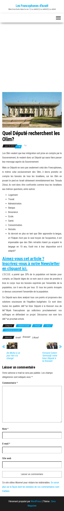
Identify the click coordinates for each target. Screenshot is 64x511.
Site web (6, 458)
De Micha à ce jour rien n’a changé (13, 356)
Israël (18, 337)
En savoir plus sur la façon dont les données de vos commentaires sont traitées (30, 487)
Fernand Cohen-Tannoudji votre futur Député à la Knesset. (49, 357)
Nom (5, 428)
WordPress (36, 501)
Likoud (48, 326)
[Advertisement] (32, 56)
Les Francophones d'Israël (32, 6)
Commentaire (10, 382)
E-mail (6, 443)
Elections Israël (23, 326)
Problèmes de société (12, 330)
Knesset (37, 326)
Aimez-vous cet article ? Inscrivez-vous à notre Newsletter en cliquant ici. (31, 263)
